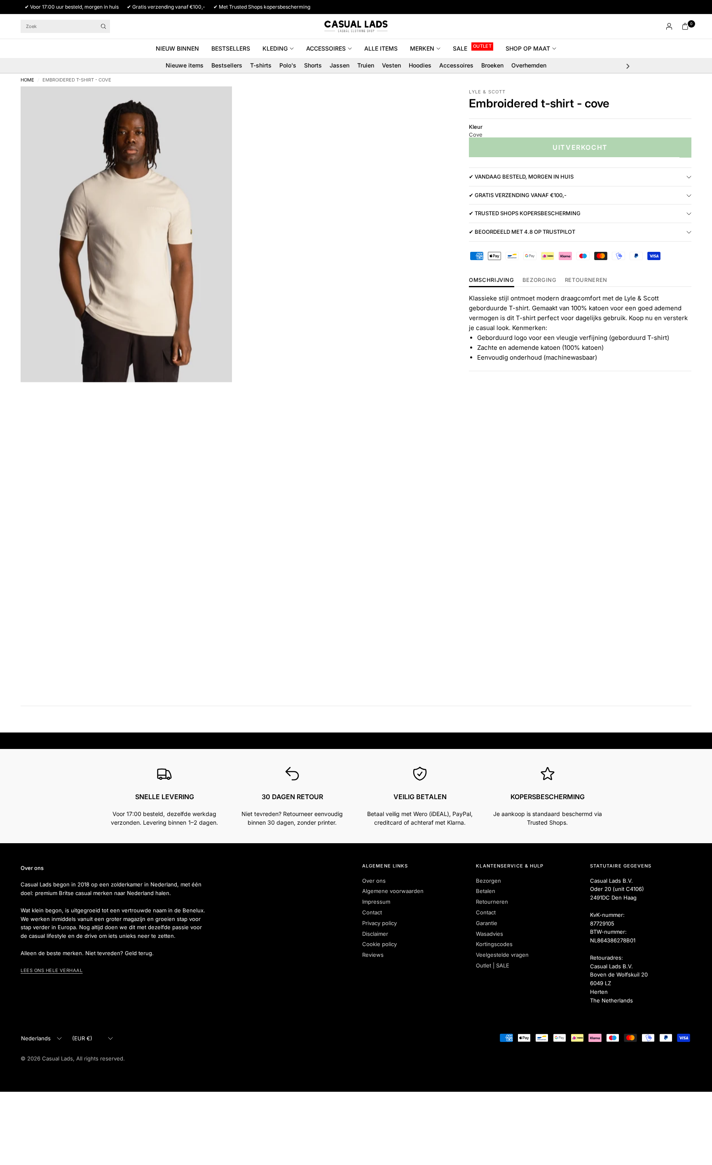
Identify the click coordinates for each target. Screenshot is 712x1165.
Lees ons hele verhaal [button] (52, 970)
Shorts (313, 65)
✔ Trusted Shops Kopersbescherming (525, 213)
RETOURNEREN (586, 280)
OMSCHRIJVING (491, 280)
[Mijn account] (669, 26)
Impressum (376, 901)
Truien (365, 65)
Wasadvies (489, 933)
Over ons (374, 880)
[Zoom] (214, 104)
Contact (372, 912)
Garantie (486, 923)
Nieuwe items (185, 65)
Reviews (373, 954)
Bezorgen (488, 880)
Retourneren (492, 901)
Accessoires (326, 48)
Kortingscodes (494, 944)
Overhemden (528, 65)
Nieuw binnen (177, 48)
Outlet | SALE (492, 965)
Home (27, 80)
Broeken (492, 65)
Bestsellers (230, 48)
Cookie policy (379, 944)
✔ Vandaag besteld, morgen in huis (521, 177)
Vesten (391, 65)
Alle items (381, 48)
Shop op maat (528, 48)
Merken (422, 48)
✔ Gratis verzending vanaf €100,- (518, 195)
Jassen (339, 65)
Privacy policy (379, 923)
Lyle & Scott (487, 92)
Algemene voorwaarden (393, 891)
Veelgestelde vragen (502, 954)
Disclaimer (375, 933)
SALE (460, 48)
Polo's (287, 65)
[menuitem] (180, 48)
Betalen (485, 891)
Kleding (275, 48)
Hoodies (420, 65)
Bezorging (539, 280)
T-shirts (261, 65)
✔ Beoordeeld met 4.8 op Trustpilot (522, 232)
